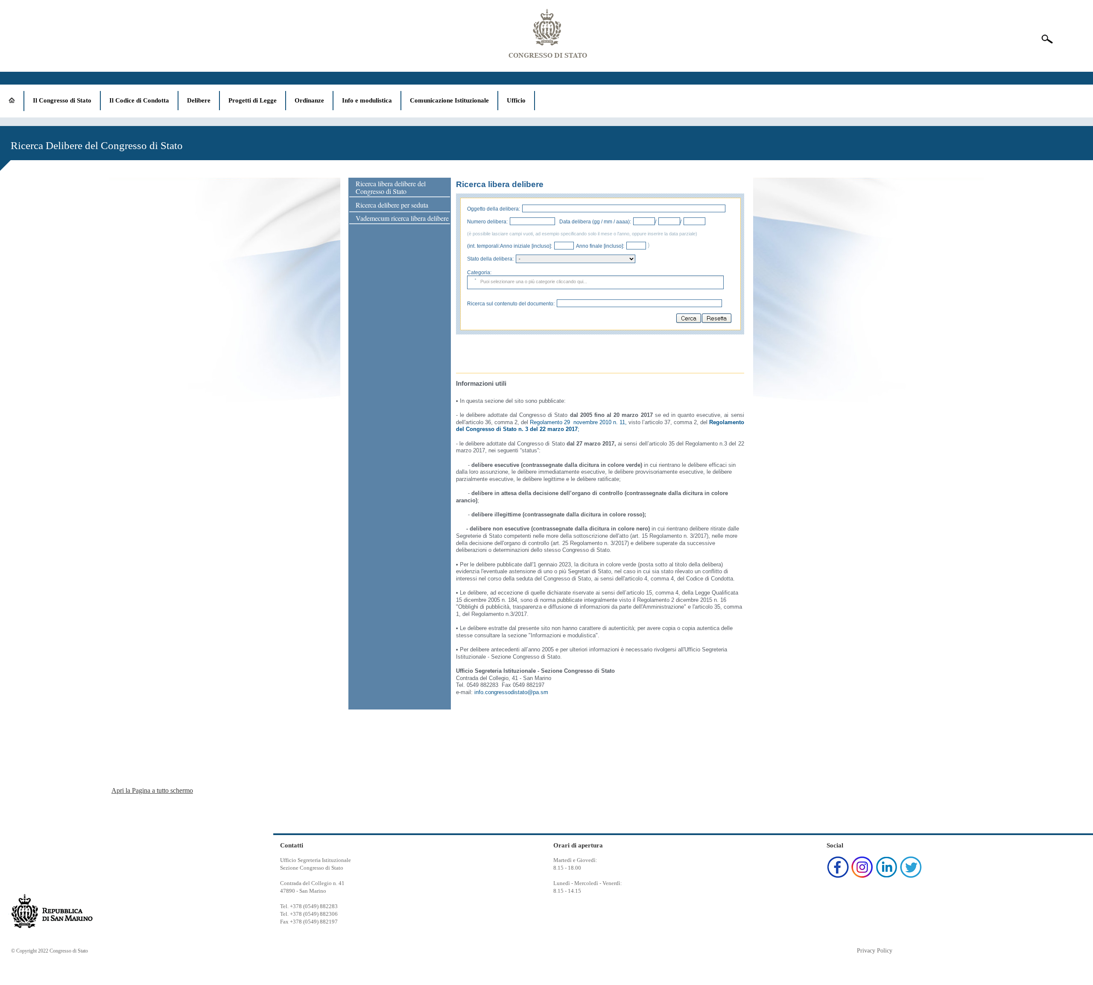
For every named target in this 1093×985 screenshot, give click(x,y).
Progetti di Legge (252, 100)
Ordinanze (309, 100)
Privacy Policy (874, 950)
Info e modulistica (367, 100)
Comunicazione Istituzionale (449, 100)
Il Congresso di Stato (62, 100)
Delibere (198, 100)
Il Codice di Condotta (139, 100)
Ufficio (516, 100)
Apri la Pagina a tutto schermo (152, 790)
